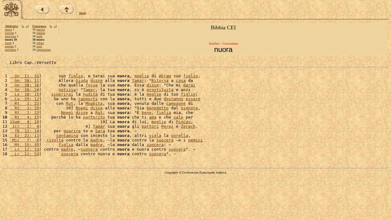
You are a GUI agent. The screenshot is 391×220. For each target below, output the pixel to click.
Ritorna (160, 80)
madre (96, 140)
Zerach (188, 126)
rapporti (88, 99)
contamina (67, 135)
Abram (165, 76)
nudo (39, 36)
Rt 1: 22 (24, 103)
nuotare (9, 46)
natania (40, 33)
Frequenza (39, 26)
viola (155, 135)
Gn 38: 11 (24, 80)
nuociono (10, 36)
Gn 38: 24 (24, 89)
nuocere (9, 33)
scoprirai (62, 94)
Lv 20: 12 (24, 99)
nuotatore (10, 49)
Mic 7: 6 (24, 140)
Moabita (94, 103)
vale (178, 117)
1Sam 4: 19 (24, 121)
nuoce (8, 29)
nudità (90, 94)
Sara (100, 131)
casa (181, 80)
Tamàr (99, 126)
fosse (92, 85)
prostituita (160, 89)
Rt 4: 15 (24, 117)
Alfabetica (11, 26)
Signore (189, 108)
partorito (94, 117)
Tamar (138, 80)
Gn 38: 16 (24, 85)
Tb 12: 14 (24, 131)
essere (193, 99)
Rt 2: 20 (24, 108)
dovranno (173, 99)
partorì (150, 126)
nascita (40, 29)
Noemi (82, 108)
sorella (179, 135)
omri (39, 46)
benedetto (158, 108)
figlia (163, 112)
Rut (69, 103)
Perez (167, 126)
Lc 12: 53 (24, 149)
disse (96, 80)
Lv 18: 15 (24, 94)
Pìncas (183, 121)
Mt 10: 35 (24, 144)
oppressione (43, 49)
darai (189, 85)
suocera (165, 140)
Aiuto (82, 13)
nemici (195, 140)
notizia (67, 89)
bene (147, 112)
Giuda (82, 80)
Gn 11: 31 (24, 76)
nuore (8, 43)
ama (152, 117)
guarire (72, 131)
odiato (40, 43)
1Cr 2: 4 (24, 126)
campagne (176, 103)
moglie (141, 76)
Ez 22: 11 (24, 135)
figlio (75, 76)
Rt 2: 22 (24, 112)
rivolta (55, 140)
